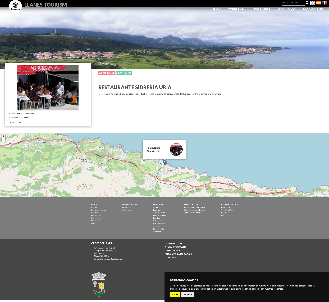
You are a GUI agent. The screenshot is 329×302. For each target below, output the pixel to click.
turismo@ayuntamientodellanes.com (108, 259)
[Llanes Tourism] (15, 9)
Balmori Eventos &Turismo (194, 210)
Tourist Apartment (160, 213)
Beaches (94, 213)
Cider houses (123, 73)
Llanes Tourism (45, 4)
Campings (157, 231)
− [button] (3, 140)
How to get (225, 207)
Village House (158, 221)
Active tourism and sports (194, 207)
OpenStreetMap (323, 196)
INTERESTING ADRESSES (175, 247)
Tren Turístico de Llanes (194, 213)
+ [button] (3, 136)
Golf (93, 223)
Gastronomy (96, 215)
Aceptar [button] (175, 294)
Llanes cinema (96, 218)
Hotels (156, 207)
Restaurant (126, 207)
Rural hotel (157, 210)
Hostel (156, 226)
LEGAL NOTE (170, 258)
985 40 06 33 (15, 122)
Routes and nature (98, 210)
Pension (156, 218)
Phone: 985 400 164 (102, 256)
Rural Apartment (160, 215)
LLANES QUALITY (172, 250)
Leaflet (314, 196)
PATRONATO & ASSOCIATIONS (178, 254)
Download (225, 213)
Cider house (127, 210)
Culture (94, 207)
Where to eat (106, 73)
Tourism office (227, 210)
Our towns (95, 221)
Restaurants (140, 73)
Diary (223, 215)
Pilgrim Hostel (158, 229)
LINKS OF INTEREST (173, 243)
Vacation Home (159, 223)
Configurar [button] (188, 294)
